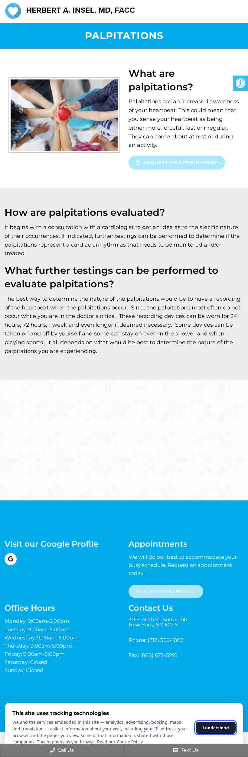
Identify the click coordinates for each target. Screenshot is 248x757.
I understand (216, 727)
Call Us (65, 750)
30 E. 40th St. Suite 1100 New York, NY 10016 (158, 622)
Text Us (189, 750)
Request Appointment (166, 591)
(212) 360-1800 (166, 640)
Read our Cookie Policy (119, 742)
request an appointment (179, 162)
